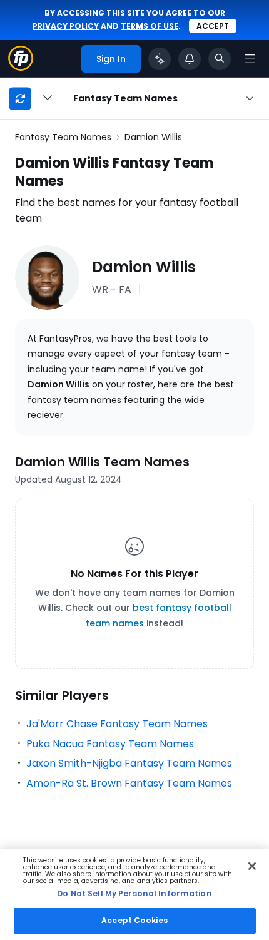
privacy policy (66, 26)
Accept (212, 26)
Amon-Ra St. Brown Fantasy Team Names (129, 783)
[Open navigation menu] (249, 59)
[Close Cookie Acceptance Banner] (252, 866)
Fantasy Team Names (63, 137)
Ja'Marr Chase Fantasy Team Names (117, 724)
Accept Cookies (134, 920)
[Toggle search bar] (219, 59)
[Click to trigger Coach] (159, 59)
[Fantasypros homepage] (20, 67)
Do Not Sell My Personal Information (134, 893)
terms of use (149, 26)
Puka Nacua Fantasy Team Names (110, 744)
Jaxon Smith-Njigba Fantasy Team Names (129, 763)
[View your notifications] (189, 59)
